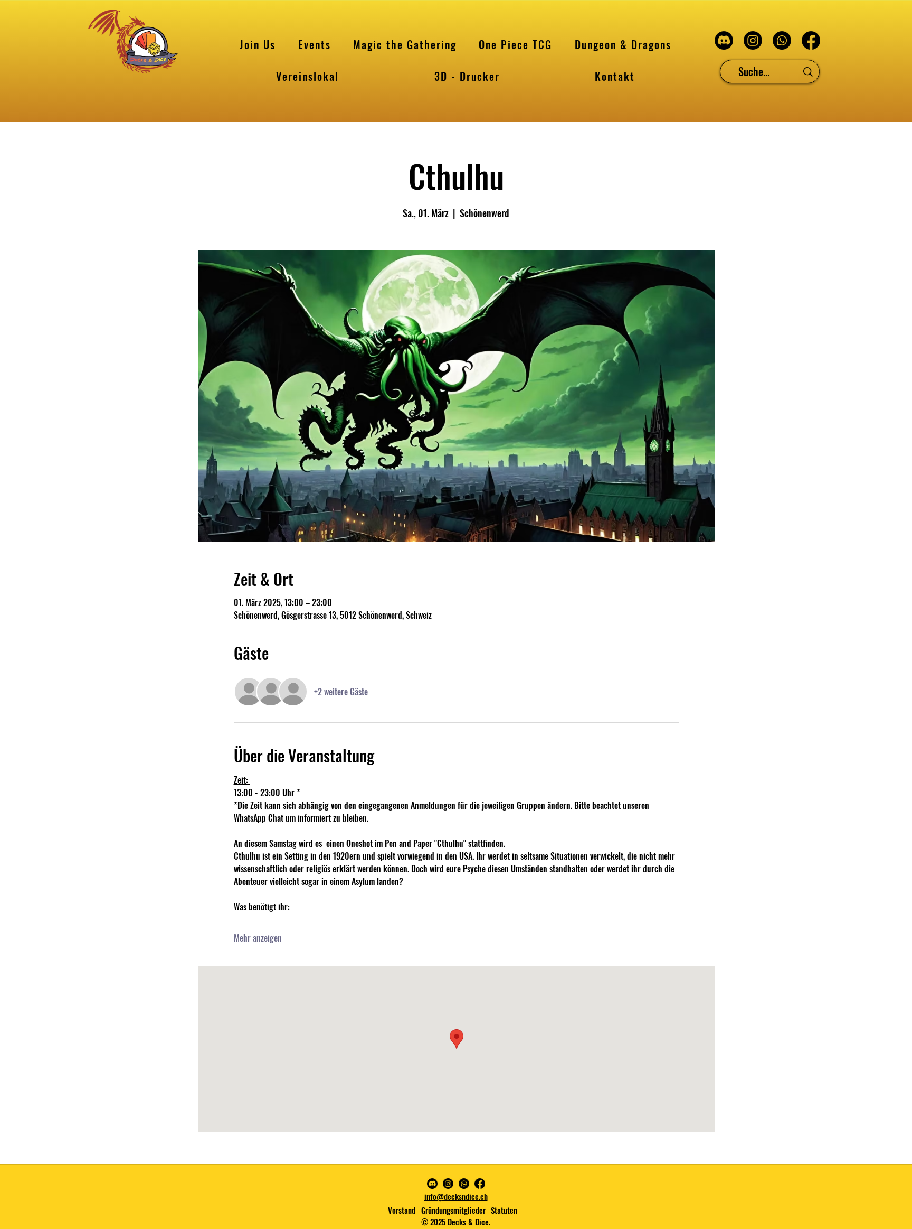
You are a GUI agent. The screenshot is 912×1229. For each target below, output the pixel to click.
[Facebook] (811, 40)
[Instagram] (753, 40)
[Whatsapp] (782, 40)
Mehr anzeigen (258, 938)
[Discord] (724, 40)
